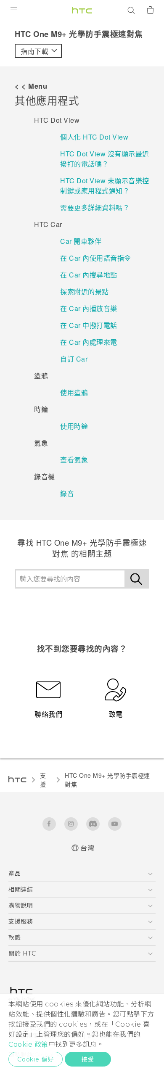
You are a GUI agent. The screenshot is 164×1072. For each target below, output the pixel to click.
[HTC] (82, 10)
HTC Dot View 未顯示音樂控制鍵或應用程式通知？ (104, 185)
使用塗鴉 (74, 392)
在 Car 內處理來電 (88, 342)
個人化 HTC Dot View (94, 137)
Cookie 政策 (28, 1044)
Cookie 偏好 (35, 1059)
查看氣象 (74, 460)
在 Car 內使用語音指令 (95, 258)
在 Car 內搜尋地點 (88, 275)
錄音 (67, 493)
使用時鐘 (74, 426)
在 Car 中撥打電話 (88, 325)
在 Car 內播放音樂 (88, 308)
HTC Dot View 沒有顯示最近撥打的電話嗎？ (104, 159)
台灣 (87, 848)
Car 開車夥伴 (80, 241)
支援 (43, 779)
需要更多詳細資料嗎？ (95, 207)
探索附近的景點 (84, 291)
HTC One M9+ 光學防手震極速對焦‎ (107, 779)
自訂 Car (73, 359)
